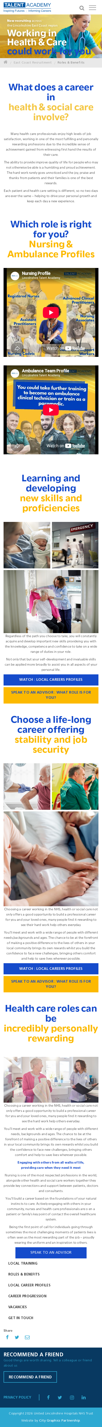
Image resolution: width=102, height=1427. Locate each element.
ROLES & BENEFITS (24, 1274)
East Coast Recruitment (33, 62)
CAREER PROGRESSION (27, 1296)
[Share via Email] (27, 1338)
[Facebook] (51, 1398)
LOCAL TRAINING (22, 1264)
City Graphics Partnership (59, 1420)
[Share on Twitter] (17, 1338)
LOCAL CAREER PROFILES (29, 1285)
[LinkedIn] (75, 1398)
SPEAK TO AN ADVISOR (50, 1253)
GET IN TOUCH (20, 1318)
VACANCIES (17, 1307)
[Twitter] (63, 1398)
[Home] (6, 63)
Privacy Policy (17, 1397)
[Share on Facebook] (7, 1338)
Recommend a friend (30, 1377)
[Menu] (92, 7)
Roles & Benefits (71, 62)
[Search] (82, 7)
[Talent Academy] (27, 8)
